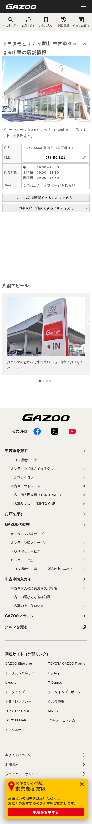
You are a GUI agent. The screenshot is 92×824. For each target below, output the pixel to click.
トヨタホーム (15, 730)
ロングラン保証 (22, 560)
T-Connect (55, 682)
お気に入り (46, 25)
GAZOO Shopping (18, 663)
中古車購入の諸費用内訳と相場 (34, 588)
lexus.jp (10, 682)
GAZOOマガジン (19, 616)
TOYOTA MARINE (18, 720)
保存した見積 (81, 25)
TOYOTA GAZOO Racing (66, 663)
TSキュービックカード (65, 720)
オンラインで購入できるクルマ (34, 468)
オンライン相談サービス (29, 534)
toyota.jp (54, 673)
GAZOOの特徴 (17, 524)
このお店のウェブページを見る (47, 185)
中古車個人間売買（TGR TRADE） (37, 495)
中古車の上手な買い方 (27, 606)
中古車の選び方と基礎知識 (30, 597)
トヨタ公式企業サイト (21, 673)
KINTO (53, 711)
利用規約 (12, 764)
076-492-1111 (55, 157)
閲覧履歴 (63, 25)
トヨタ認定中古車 (24, 460)
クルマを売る (16, 627)
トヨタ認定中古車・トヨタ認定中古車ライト (44, 569)
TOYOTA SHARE (17, 711)
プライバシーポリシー (21, 774)
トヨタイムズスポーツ (64, 692)
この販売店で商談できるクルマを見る (44, 208)
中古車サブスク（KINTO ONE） (35, 503)
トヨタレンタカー (18, 701)
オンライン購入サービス (29, 542)
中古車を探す (16, 451)
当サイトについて (18, 755)
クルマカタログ (22, 477)
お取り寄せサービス (25, 551)
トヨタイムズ (15, 692)
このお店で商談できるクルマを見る (44, 197)
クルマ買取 (56, 701)
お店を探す (28, 25)
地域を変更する (46, 812)
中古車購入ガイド (20, 579)
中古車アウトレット (25, 486)
